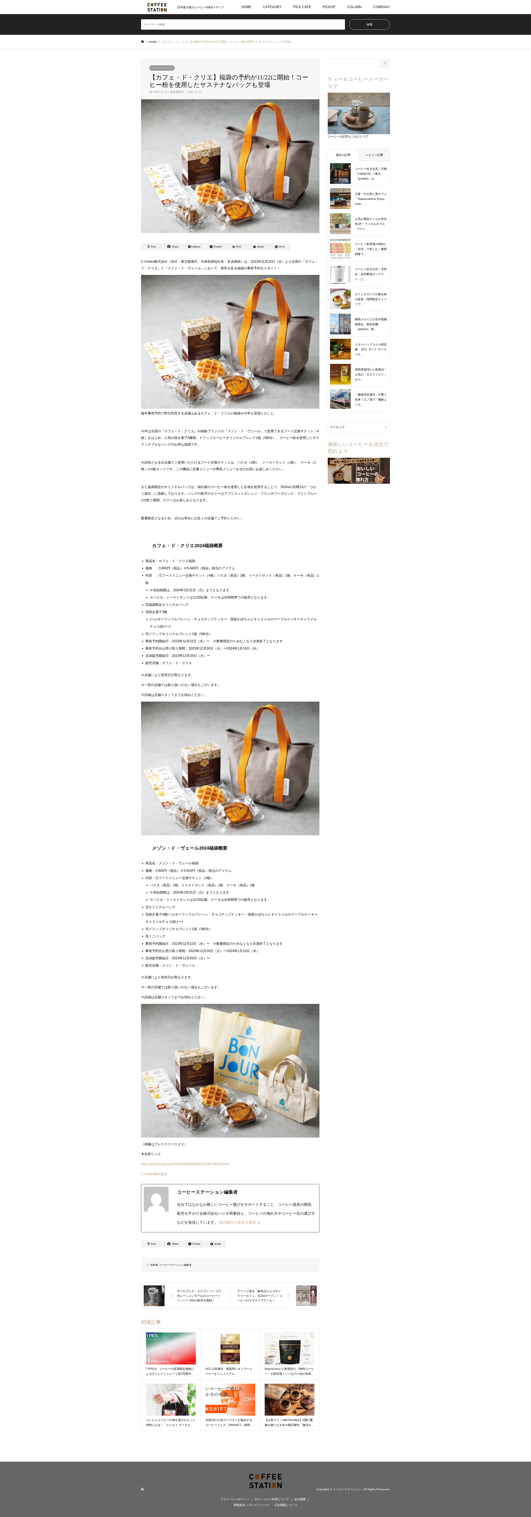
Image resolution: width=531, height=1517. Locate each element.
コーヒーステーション (347, 1489)
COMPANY (381, 7)
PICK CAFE (302, 7)
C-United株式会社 (154, 1174)
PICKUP (329, 7)
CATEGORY (272, 7)
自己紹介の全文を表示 (237, 1222)
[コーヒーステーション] (265, 1489)
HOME (246, 7)
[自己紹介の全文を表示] (258, 1222)
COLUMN (354, 7)
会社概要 (300, 1499)
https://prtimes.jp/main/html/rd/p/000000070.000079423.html (185, 1164)
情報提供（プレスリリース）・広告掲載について (265, 1505)
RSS (142, 1489)
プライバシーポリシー (235, 1499)
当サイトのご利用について (271, 1499)
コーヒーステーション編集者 (175, 1264)
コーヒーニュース (162, 68)
